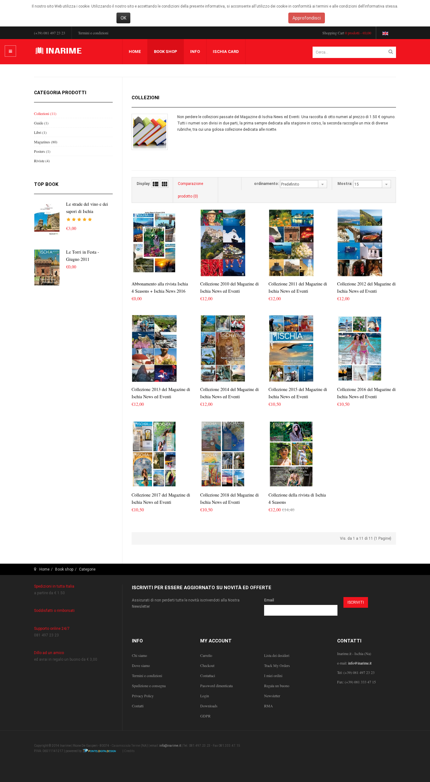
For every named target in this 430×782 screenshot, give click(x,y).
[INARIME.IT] (59, 51)
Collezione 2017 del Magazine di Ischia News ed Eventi (161, 498)
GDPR (205, 715)
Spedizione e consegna (149, 685)
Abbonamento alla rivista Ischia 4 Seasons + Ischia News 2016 (160, 287)
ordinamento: (266, 183)
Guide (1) (41, 122)
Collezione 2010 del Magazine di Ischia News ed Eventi (229, 287)
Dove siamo (141, 665)
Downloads (209, 705)
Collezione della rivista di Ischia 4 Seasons (297, 498)
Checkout (207, 665)
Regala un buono (276, 685)
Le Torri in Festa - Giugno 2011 (82, 255)
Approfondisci (306, 17)
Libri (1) (40, 132)
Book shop (165, 51)
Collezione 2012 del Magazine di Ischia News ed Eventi (366, 287)
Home (135, 51)
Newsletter (272, 695)
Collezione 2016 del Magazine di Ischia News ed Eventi (366, 393)
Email (269, 600)
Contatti (138, 705)
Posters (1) (42, 151)
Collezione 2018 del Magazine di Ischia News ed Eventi (229, 498)
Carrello (206, 655)
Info (195, 51)
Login (204, 695)
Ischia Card (226, 51)
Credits (129, 751)
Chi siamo (139, 655)
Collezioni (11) (45, 113)
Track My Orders (277, 665)
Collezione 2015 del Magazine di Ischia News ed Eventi (298, 393)
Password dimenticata (216, 685)
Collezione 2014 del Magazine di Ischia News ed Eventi (229, 393)
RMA (268, 705)
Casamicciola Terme (125, 745)
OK (123, 17)
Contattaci (207, 675)
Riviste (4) (42, 160)
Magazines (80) (45, 141)
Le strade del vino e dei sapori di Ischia (87, 207)
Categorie (87, 569)
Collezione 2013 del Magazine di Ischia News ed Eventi (161, 393)
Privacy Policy (143, 695)
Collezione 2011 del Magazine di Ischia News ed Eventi (298, 287)
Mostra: (344, 183)
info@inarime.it (359, 662)
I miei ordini (273, 675)
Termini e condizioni (93, 32)
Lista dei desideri (276, 655)
